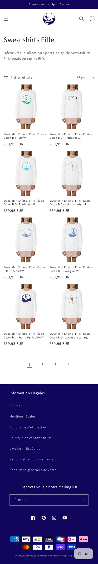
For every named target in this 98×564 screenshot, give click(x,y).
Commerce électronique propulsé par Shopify (60, 555)
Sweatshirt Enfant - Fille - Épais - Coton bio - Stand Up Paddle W (25, 335)
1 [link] (30, 364)
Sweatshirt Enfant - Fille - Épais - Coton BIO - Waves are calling (70, 335)
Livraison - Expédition (26, 448)
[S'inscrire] (83, 500)
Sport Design (29, 555)
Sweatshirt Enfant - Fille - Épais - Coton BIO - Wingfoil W (70, 269)
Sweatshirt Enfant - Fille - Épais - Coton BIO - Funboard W (25, 202)
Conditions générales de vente (33, 470)
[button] (6, 18)
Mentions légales (23, 416)
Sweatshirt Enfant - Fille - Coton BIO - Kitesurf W (24, 269)
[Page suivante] (68, 364)
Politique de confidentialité (31, 438)
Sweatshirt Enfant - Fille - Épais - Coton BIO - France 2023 (70, 136)
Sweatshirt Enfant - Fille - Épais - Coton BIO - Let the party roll (70, 202)
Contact (16, 406)
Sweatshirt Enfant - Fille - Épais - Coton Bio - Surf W (25, 136)
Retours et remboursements (31, 459)
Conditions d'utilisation (28, 427)
